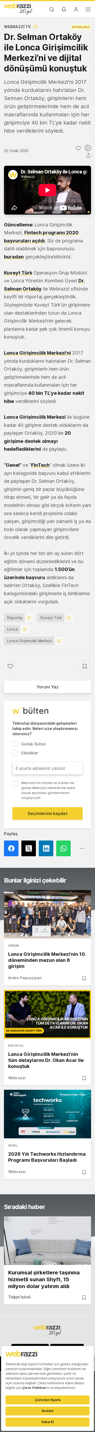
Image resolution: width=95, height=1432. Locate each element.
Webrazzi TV (17, 26)
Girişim (13, 945)
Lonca (12, 629)
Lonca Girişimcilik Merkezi (29, 641)
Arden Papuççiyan (25, 978)
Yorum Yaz (47, 686)
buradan (14, 257)
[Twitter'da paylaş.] (30, 848)
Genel (13, 1145)
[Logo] (18, 8)
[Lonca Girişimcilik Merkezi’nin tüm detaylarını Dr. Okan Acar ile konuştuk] (47, 1014)
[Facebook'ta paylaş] (12, 848)
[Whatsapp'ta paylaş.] (65, 848)
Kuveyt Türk (51, 617)
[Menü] (88, 10)
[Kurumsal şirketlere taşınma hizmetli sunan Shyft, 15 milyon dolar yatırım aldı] (47, 1240)
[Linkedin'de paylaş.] (47, 848)
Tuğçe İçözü (19, 1297)
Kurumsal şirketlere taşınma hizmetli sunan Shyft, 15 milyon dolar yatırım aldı (44, 1279)
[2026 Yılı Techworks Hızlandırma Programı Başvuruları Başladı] (47, 1114)
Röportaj (14, 617)
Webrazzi (17, 1078)
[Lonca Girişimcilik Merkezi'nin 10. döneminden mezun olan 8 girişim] (47, 914)
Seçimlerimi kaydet (48, 813)
